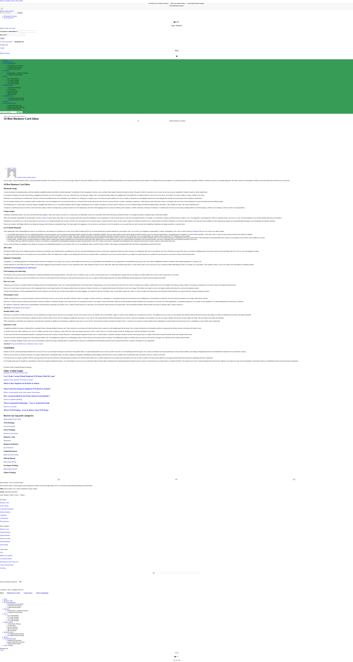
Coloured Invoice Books (14, 67)
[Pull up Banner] (11, 454)
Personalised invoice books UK (9, 562)
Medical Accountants (6, 555)
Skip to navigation (5, 1)
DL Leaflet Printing (13, 78)
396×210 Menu (11, 94)
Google (2, 48)
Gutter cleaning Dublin (6, 565)
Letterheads (3, 515)
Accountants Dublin (6, 558)
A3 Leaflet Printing (13, 83)
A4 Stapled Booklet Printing (15, 98)
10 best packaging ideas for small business (23, 267)
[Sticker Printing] (10, 469)
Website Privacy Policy (13, 593)
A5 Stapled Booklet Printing (15, 100)
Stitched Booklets (5, 512)
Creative (9, 116)
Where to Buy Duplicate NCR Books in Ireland (21, 383)
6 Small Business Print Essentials (20, 308)
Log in (2, 38)
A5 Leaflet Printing (13, 80)
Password (3, 35)
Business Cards (4, 502)
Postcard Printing (5, 541)
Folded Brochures (5, 532)
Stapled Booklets (5, 535)
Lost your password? (6, 41)
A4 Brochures (4, 518)
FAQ (1, 552)
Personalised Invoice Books (15, 65)
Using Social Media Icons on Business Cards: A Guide (27, 344)
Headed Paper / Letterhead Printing (17, 73)
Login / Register (8, 645)
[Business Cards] (11, 433)
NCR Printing (4, 545)
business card (45, 221)
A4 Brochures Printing (13, 87)
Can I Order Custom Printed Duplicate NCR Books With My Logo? (29, 376)
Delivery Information (42, 593)
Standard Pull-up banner (14, 105)
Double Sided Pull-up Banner (16, 107)
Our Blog (3, 568)
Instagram (195, 231)
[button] (6, 367)
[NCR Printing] (12, 419)
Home (5, 116)
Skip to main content (17, 1)
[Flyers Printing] (9, 426)
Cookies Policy (28, 593)
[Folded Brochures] (8, 447)
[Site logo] (6, 11)
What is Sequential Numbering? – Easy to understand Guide (26, 403)
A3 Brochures (11, 89)
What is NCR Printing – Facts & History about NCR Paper (26, 410)
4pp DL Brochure (12, 92)
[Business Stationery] (7, 440)
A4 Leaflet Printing (13, 82)
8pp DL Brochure (12, 91)
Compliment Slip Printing (14, 74)
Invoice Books (4, 506)
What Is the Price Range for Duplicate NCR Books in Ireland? (27, 389)
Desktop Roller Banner (14, 109)
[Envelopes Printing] (10, 462)
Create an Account (10, 28)
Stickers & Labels (5, 538)
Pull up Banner (4, 521)
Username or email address (9, 31)
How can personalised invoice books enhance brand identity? (27, 396)
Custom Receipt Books (14, 69)
